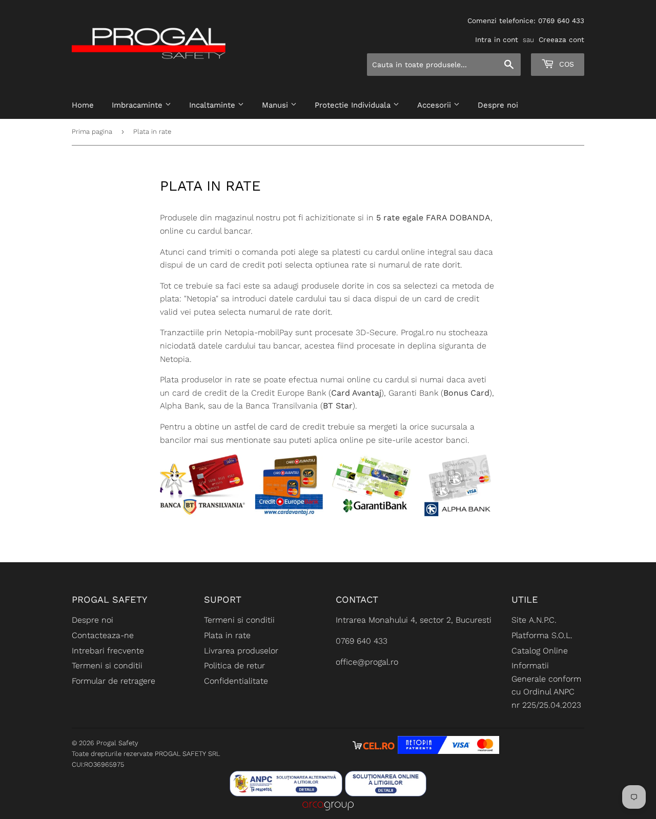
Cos (565, 64)
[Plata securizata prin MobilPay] (448, 751)
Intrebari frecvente (108, 651)
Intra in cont (496, 39)
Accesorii (435, 105)
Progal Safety (117, 743)
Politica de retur (234, 665)
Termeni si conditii (107, 665)
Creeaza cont (561, 39)
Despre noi (498, 105)
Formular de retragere (113, 681)
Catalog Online (539, 651)
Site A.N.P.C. (534, 620)
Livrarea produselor (241, 651)
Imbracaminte (138, 105)
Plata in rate (227, 635)
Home (83, 105)
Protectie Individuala (354, 105)
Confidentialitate (236, 681)
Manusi (276, 105)
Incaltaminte (213, 105)
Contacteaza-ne (103, 635)
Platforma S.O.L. (541, 635)
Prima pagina (92, 131)
